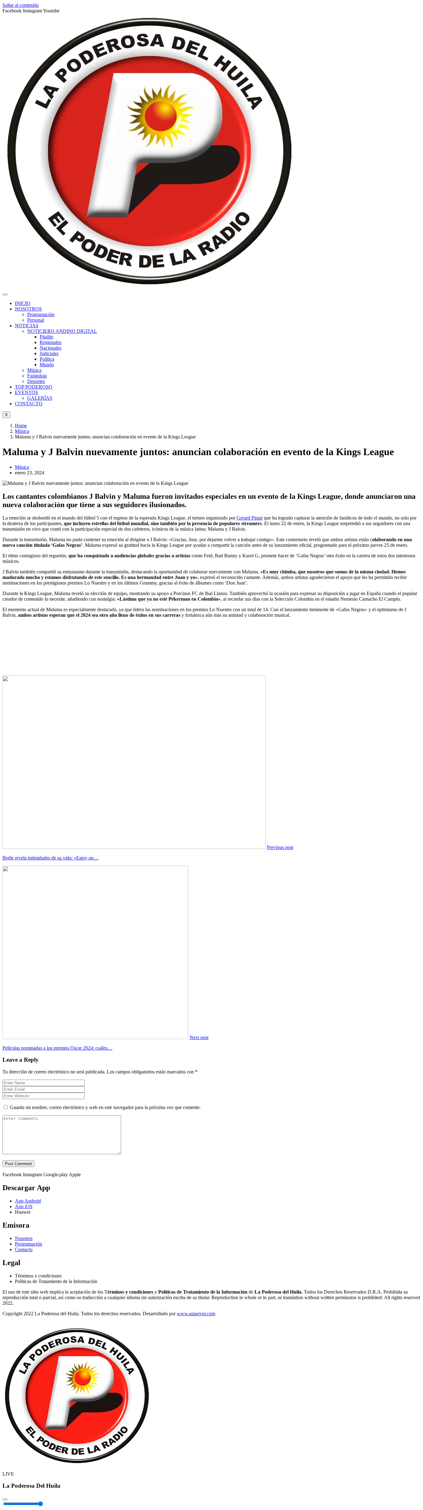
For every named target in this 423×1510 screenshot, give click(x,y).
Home (21, 425)
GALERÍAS (39, 398)
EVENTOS (26, 392)
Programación (41, 314)
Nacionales (50, 347)
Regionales (50, 342)
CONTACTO (28, 403)
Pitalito (46, 336)
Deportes (36, 381)
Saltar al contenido (20, 5)
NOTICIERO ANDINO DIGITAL (62, 331)
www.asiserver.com (196, 1313)
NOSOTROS (28, 308)
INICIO (22, 303)
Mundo (47, 364)
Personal (35, 320)
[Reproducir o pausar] (4, 1499)
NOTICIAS (26, 325)
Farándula (37, 375)
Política (47, 359)
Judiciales (49, 353)
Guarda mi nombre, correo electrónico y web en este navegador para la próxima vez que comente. (105, 1107)
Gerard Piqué (250, 517)
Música (34, 370)
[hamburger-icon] (4, 294)
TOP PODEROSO (33, 386)
